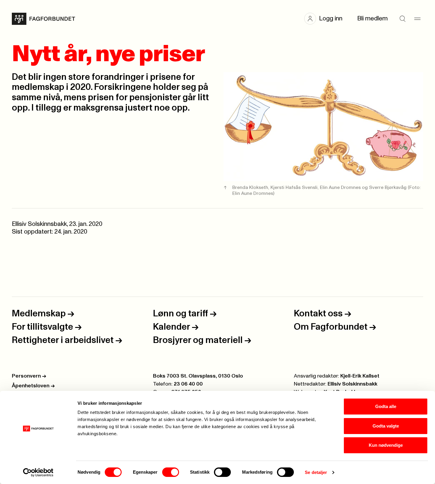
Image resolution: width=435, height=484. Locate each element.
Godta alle (385, 406)
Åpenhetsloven (33, 386)
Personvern (29, 376)
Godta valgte (386, 425)
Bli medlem (372, 18)
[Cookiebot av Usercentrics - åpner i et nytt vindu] (38, 472)
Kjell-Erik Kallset (359, 376)
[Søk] (402, 19)
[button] (326, 19)
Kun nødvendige (386, 445)
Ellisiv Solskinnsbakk (352, 384)
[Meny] (417, 19)
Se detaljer (316, 472)
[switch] (170, 472)
